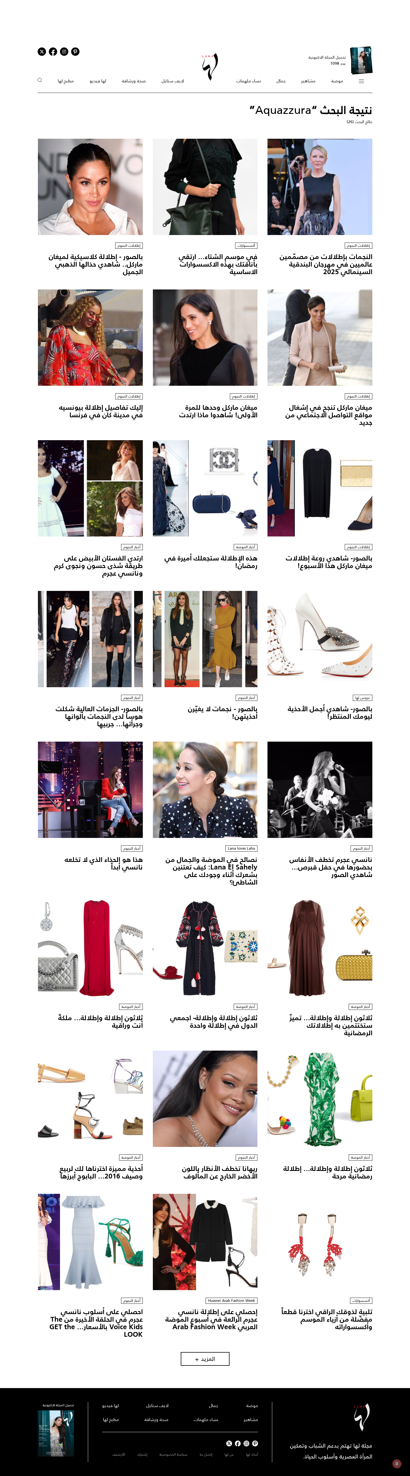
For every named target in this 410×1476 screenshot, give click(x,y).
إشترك (142, 1454)
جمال (281, 80)
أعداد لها (252, 1454)
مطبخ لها (66, 80)
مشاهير (308, 80)
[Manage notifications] (396, 1463)
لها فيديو (98, 80)
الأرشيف (118, 1454)
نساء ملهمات (249, 80)
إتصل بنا (206, 1454)
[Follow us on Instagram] (64, 51)
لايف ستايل (173, 80)
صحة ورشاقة (134, 80)
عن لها (229, 1454)
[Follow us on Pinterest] (75, 51)
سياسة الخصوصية (173, 1454)
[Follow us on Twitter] (42, 51)
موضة (337, 80)
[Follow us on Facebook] (238, 1443)
